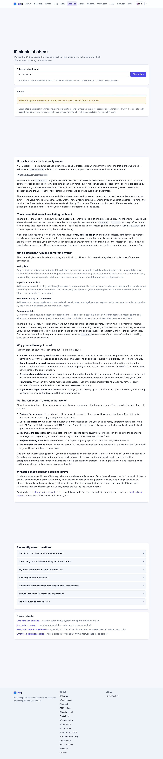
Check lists (138, 74)
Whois (48, 4)
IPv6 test (64, 748)
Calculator (102, 4)
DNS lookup (65, 708)
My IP (28, 4)
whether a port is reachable (30, 634)
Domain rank (65, 740)
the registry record (26, 625)
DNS (63, 4)
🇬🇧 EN (139, 4)
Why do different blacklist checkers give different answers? (49, 585)
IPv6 (130, 4)
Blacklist (72, 4)
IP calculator (65, 724)
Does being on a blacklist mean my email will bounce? (45, 561)
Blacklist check (66, 712)
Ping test (64, 704)
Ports (81, 4)
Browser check (66, 744)
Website (90, 4)
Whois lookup (66, 700)
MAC (112, 4)
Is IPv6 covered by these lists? (34, 601)
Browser (121, 4)
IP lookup (38, 4)
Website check (66, 720)
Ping (56, 4)
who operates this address (47, 492)
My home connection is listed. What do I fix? (41, 569)
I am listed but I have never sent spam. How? (41, 553)
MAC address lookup (69, 736)
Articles (63, 752)
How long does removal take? (34, 577)
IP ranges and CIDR (68, 732)
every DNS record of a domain (32, 629)
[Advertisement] (81, 29)
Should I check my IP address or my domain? (41, 593)
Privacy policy (112, 696)
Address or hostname (27, 69)
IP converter (65, 728)
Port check (65, 716)
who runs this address (28, 620)
